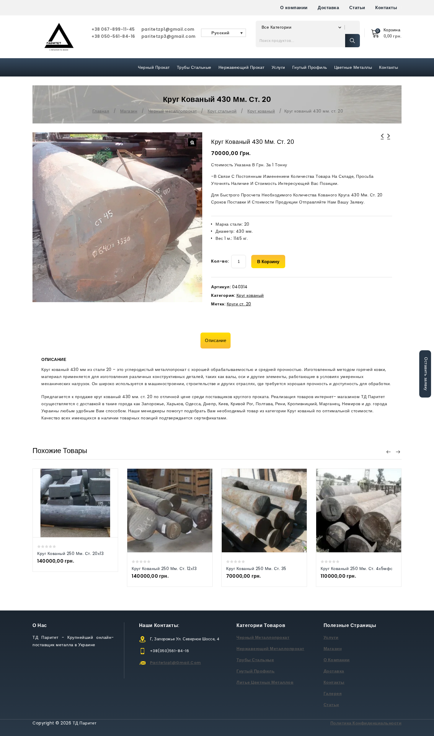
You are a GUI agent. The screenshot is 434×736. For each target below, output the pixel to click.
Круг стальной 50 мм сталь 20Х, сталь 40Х (382, 139)
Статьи (357, 7)
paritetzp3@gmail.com (168, 36)
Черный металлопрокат (172, 111)
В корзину (268, 261)
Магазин (129, 111)
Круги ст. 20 (239, 304)
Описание (215, 340)
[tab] (217, 341)
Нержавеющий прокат (241, 67)
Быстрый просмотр (69, 503)
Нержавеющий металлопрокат (270, 649)
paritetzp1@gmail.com (168, 29)
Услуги (278, 67)
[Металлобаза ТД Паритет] (59, 37)
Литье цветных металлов (264, 682)
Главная (101, 111)
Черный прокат (154, 67)
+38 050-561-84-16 (113, 36)
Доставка (328, 7)
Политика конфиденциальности (366, 723)
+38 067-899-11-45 (113, 29)
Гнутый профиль (309, 67)
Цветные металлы (353, 67)
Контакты (386, 7)
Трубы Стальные (194, 67)
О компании (294, 7)
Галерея (333, 693)
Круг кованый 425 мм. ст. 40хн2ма (389, 139)
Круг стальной (222, 111)
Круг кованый (261, 111)
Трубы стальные (255, 660)
